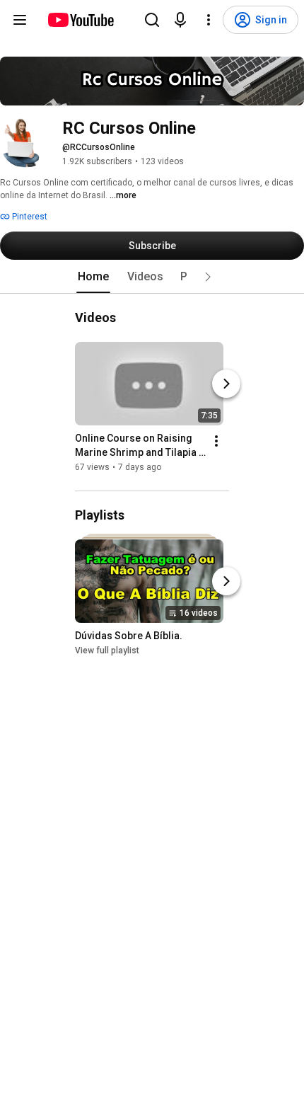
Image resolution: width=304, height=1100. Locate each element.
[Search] (152, 19)
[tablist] (152, 277)
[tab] (93, 277)
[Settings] (208, 19)
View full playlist (107, 651)
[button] (208, 277)
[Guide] (19, 19)
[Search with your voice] (180, 20)
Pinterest (28, 217)
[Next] (226, 383)
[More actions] (216, 441)
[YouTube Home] (80, 20)
